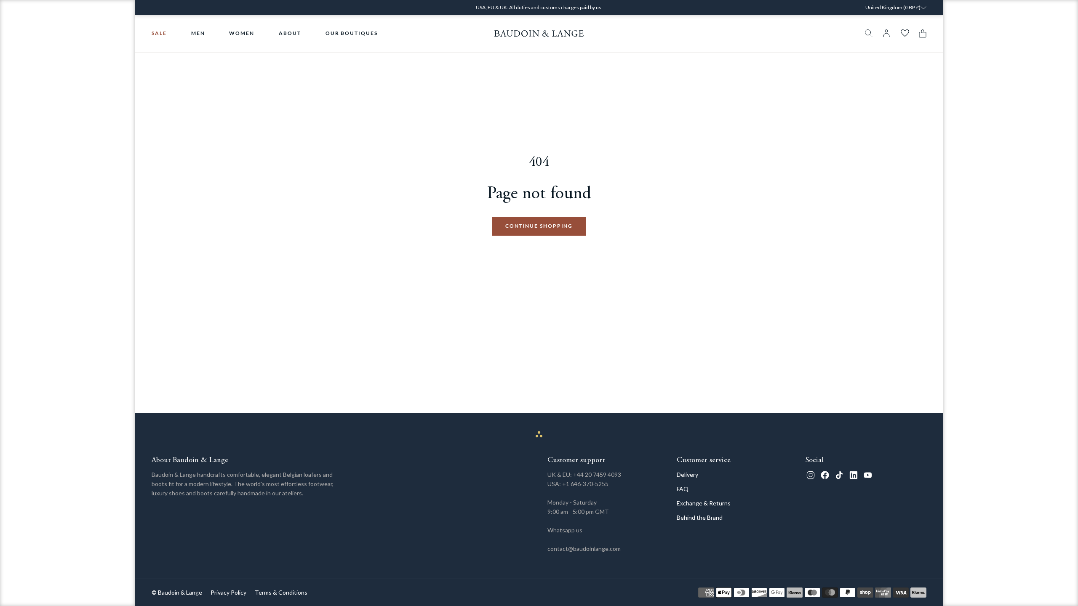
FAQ (682, 488)
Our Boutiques (352, 33)
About (290, 33)
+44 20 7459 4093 (597, 474)
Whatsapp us (564, 530)
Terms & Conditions (281, 592)
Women (241, 33)
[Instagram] (811, 475)
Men (198, 33)
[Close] (964, 13)
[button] (920, 33)
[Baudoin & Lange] (539, 33)
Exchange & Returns (704, 503)
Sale (159, 33)
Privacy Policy (228, 592)
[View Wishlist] (904, 33)
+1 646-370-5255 (585, 483)
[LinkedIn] (854, 475)
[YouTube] (868, 475)
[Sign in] (886, 33)
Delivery (687, 474)
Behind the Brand (700, 517)
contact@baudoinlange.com (584, 548)
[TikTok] (839, 475)
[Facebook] (825, 475)
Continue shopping (539, 226)
